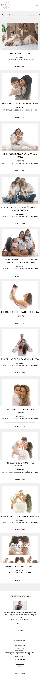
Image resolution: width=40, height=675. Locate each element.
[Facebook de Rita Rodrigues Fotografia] (15, 660)
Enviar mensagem (21, 648)
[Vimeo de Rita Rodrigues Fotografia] (21, 660)
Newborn (11, 15)
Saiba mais (20, 624)
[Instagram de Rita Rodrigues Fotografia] (18, 660)
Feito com (20, 673)
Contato (20, 666)
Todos (3, 15)
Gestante (20, 15)
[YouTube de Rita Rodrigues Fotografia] (24, 660)
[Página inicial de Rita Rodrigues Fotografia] (5, 5)
